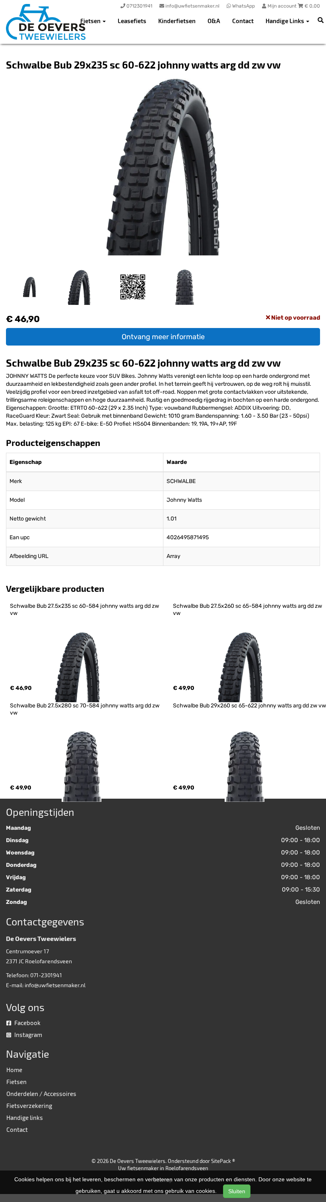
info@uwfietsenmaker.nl (55, 985)
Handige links (24, 1117)
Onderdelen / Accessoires (41, 1093)
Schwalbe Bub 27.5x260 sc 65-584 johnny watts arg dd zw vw (248, 610)
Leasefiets (132, 20)
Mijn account (282, 6)
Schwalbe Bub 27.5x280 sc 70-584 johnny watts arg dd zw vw (85, 709)
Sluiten (236, 1191)
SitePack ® (223, 1161)
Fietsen (16, 1081)
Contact (243, 20)
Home (14, 1069)
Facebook (27, 1022)
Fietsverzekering (29, 1105)
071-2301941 (46, 975)
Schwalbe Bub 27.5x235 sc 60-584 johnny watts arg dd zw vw (85, 610)
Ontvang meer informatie (163, 336)
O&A (214, 20)
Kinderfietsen (177, 20)
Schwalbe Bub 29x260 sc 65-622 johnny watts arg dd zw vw (249, 705)
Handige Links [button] (285, 20)
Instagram (27, 1034)
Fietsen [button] (91, 20)
